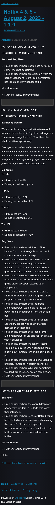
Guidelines (32, 483)
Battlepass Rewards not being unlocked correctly (24, 463)
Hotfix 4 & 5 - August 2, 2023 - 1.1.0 (24, 18)
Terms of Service (10, 490)
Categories (17, 483)
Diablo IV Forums (9, 3)
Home (4, 483)
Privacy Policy (29, 490)
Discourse (20, 497)
